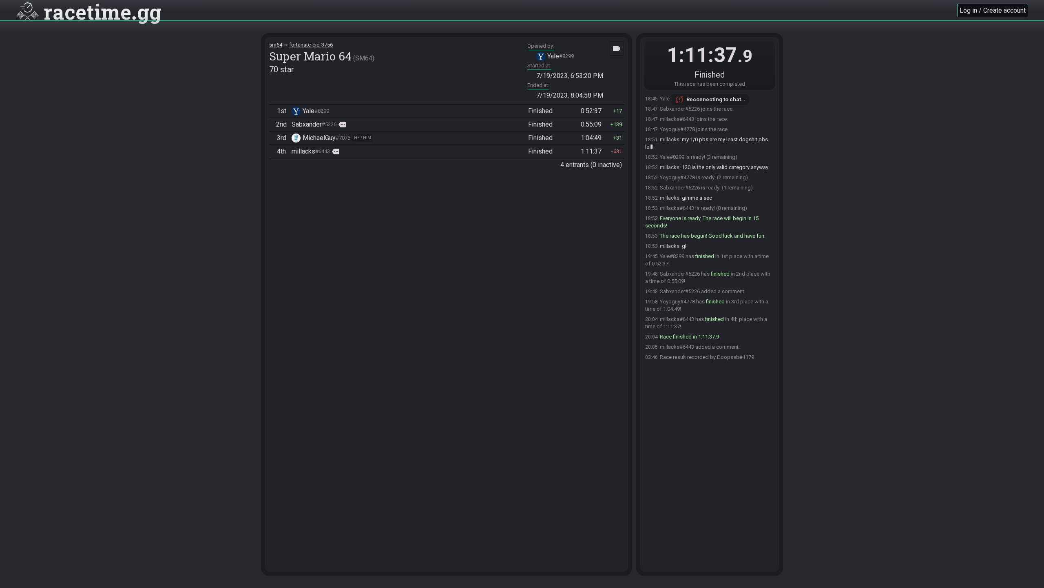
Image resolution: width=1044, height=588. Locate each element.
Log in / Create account (993, 10)
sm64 (275, 45)
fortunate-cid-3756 (311, 45)
